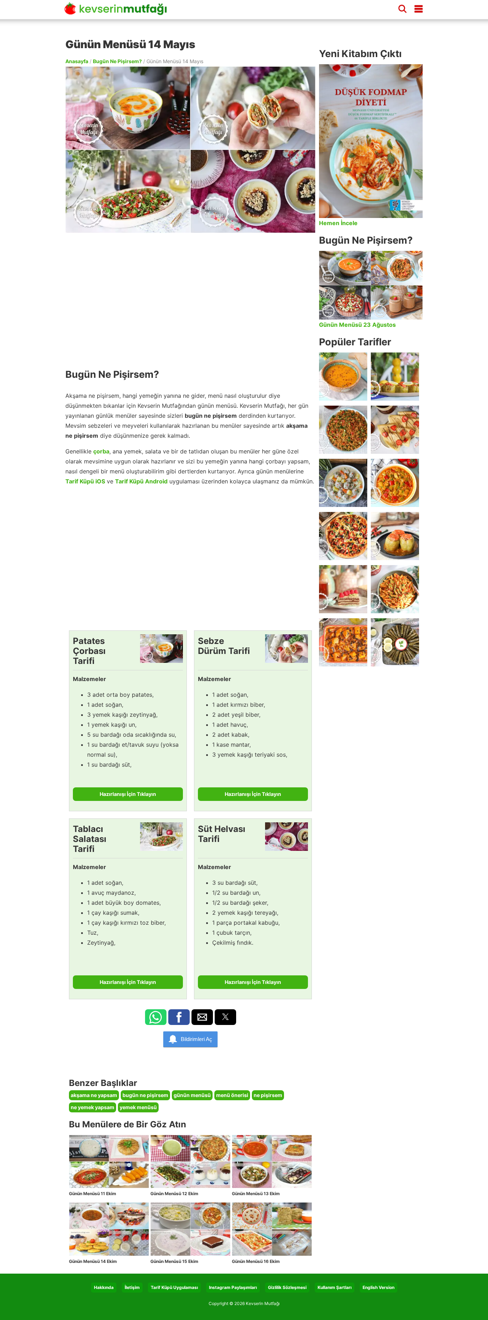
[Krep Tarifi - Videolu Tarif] (395, 430)
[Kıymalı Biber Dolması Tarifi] (395, 536)
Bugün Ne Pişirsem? (117, 61)
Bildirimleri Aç (196, 1039)
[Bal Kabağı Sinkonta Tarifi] (343, 642)
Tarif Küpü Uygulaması (174, 1287)
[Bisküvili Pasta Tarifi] (343, 589)
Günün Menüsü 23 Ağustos (357, 324)
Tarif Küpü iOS (85, 481)
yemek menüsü (138, 1107)
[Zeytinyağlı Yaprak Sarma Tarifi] (395, 642)
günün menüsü (192, 1095)
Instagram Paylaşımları (233, 1287)
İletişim (132, 1287)
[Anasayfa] (118, 11)
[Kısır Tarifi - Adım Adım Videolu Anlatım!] (343, 430)
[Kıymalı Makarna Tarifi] (395, 589)
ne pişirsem (268, 1095)
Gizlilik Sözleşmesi (287, 1287)
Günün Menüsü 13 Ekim (256, 1193)
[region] (190, 297)
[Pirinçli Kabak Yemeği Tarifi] (395, 483)
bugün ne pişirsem (145, 1095)
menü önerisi (232, 1095)
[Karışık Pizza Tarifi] (343, 536)
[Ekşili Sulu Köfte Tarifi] (343, 483)
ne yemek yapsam (92, 1107)
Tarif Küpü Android (141, 481)
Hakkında (104, 1287)
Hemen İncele (338, 223)
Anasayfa (76, 61)
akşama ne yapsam (94, 1095)
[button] (155, 1017)
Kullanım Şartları (335, 1287)
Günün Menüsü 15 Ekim (174, 1261)
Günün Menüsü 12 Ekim (174, 1193)
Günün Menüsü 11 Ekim (92, 1193)
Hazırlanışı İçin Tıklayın (128, 794)
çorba (101, 451)
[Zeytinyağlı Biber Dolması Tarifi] (395, 376)
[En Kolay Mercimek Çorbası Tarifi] (343, 376)
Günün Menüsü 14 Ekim (93, 1261)
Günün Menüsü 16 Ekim (256, 1261)
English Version (378, 1287)
